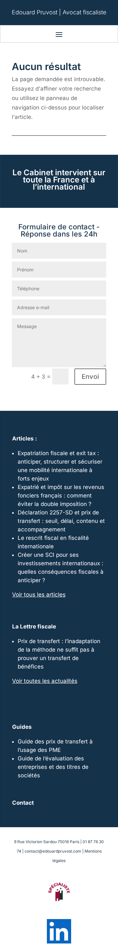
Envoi (90, 377)
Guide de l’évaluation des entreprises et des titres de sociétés (53, 767)
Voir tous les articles (39, 594)
